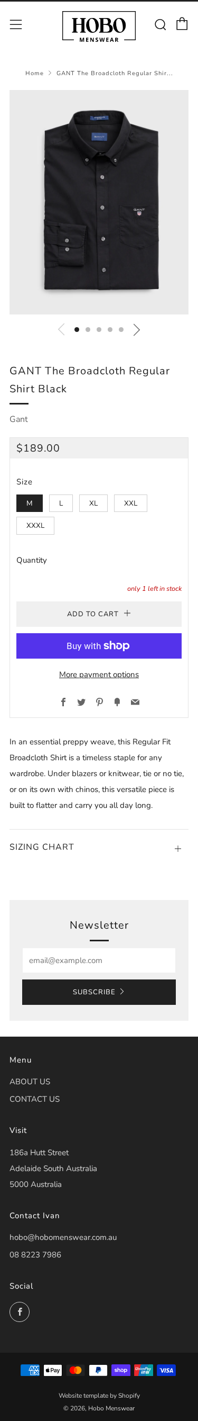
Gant (19, 419)
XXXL (35, 525)
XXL (130, 503)
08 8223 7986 (35, 1254)
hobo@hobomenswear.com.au (63, 1237)
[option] (99, 202)
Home (34, 73)
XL (93, 503)
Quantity (31, 560)
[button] (76, 329)
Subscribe (94, 992)
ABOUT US (30, 1081)
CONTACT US (35, 1099)
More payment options (99, 674)
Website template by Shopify (99, 1395)
